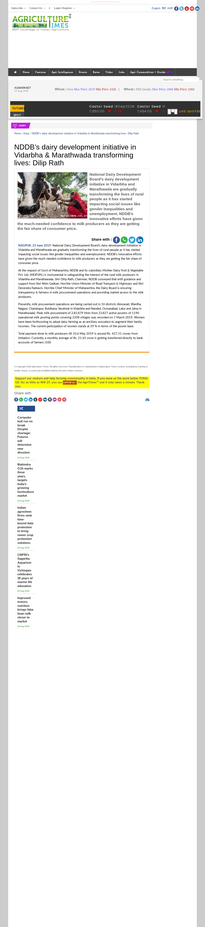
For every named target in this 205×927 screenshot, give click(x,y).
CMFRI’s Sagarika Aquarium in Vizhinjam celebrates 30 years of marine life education (25, 570)
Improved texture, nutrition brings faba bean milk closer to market (25, 609)
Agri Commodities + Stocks (148, 72)
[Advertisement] (137, 40)
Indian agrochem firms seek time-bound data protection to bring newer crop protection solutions (25, 525)
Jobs (122, 72)
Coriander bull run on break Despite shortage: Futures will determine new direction (25, 435)
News (26, 72)
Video (109, 72)
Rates (96, 72)
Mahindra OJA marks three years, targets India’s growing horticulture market (25, 480)
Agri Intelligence (62, 72)
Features (40, 72)
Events (83, 72)
